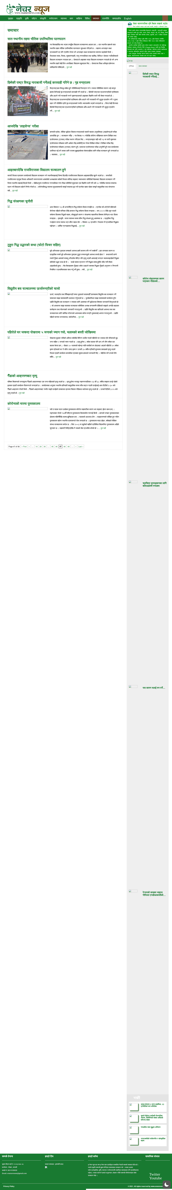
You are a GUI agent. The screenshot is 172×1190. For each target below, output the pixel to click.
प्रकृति (19, 18)
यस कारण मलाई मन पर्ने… (154, 687)
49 (68, 446)
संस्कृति (43, 18)
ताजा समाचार (143, 66)
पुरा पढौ (69, 67)
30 (45, 446)
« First (24, 446)
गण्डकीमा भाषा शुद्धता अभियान (150, 1127)
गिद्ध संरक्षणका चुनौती (20, 201)
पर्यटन (34, 18)
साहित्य (79, 18)
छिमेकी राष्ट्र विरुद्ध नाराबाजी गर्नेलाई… (151, 75)
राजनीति (105, 18)
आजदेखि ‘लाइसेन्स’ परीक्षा (23, 126)
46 (56, 446)
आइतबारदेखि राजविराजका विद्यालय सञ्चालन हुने (37, 169)
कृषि (26, 18)
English (127, 18)
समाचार (96, 18)
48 (64, 446)
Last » (80, 446)
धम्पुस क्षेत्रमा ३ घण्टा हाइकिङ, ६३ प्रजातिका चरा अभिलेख (152, 1105)
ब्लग (71, 18)
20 (41, 446)
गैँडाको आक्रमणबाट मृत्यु (22, 375)
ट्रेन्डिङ (131, 66)
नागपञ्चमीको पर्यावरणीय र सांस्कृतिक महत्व (153, 1139)
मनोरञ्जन (53, 18)
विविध (87, 18)
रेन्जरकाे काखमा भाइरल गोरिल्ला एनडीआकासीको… (154, 893)
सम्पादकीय (116, 18)
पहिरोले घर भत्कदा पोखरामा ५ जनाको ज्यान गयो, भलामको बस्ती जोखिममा (52, 332)
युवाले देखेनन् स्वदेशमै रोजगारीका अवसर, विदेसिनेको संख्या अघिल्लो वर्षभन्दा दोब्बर (152, 1117)
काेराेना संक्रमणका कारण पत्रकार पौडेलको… (153, 280)
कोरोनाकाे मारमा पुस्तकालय (24, 403)
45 (52, 446)
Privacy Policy (8, 1186)
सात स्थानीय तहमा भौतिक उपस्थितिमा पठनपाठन (36, 38)
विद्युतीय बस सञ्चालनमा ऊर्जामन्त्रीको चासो (34, 288)
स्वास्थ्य (64, 18)
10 (36, 446)
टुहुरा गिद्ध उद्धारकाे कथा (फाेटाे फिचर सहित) (34, 244)
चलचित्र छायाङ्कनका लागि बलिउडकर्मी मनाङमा (154, 484)
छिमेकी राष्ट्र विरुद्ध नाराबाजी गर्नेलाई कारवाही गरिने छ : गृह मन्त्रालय (49, 82)
